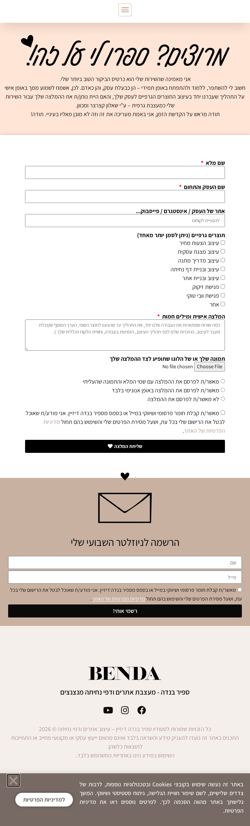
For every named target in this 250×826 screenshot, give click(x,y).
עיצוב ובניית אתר (200, 278)
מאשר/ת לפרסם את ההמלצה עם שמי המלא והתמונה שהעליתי (151, 381)
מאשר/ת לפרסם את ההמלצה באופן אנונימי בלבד (165, 390)
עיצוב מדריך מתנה (198, 260)
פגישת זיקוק (205, 287)
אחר (214, 304)
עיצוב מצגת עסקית (198, 251)
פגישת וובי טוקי (203, 295)
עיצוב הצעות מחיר (199, 243)
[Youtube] (108, 710)
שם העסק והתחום (204, 187)
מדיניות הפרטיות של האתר (118, 599)
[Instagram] (125, 710)
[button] (125, 9)
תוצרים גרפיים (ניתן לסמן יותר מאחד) (181, 235)
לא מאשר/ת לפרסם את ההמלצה (183, 399)
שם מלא (214, 163)
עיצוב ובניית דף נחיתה (195, 269)
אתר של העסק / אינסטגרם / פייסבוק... (180, 211)
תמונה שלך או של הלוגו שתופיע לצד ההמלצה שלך (167, 359)
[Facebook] (142, 710)
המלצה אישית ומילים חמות (193, 316)
